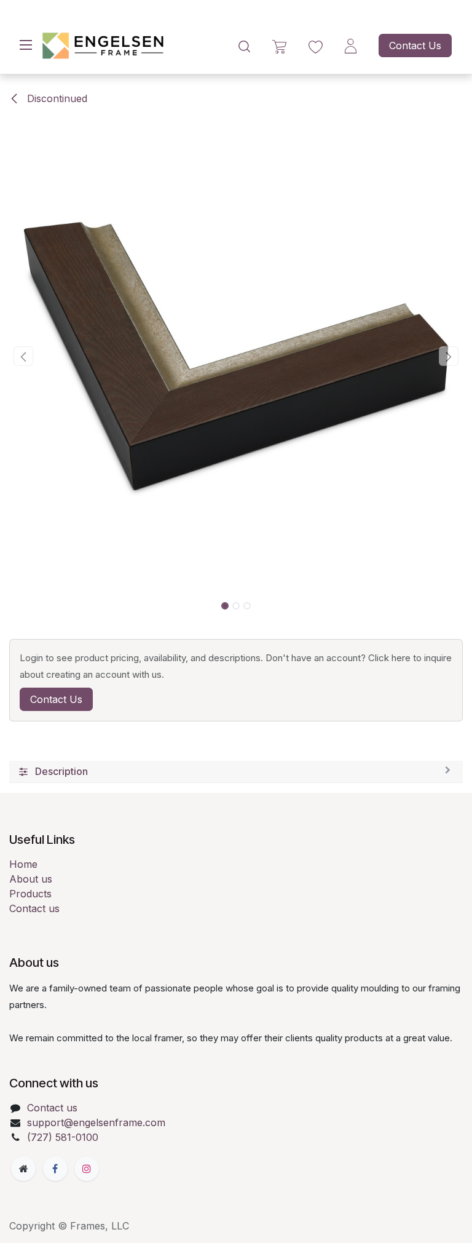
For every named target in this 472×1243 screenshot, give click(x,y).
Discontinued (55, 98)
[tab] (236, 772)
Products (30, 894)
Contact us (34, 908)
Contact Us (415, 45)
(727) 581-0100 (62, 1137)
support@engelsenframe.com (96, 1122)
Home (23, 864)
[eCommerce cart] (279, 46)
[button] (23, 356)
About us (30, 879)
